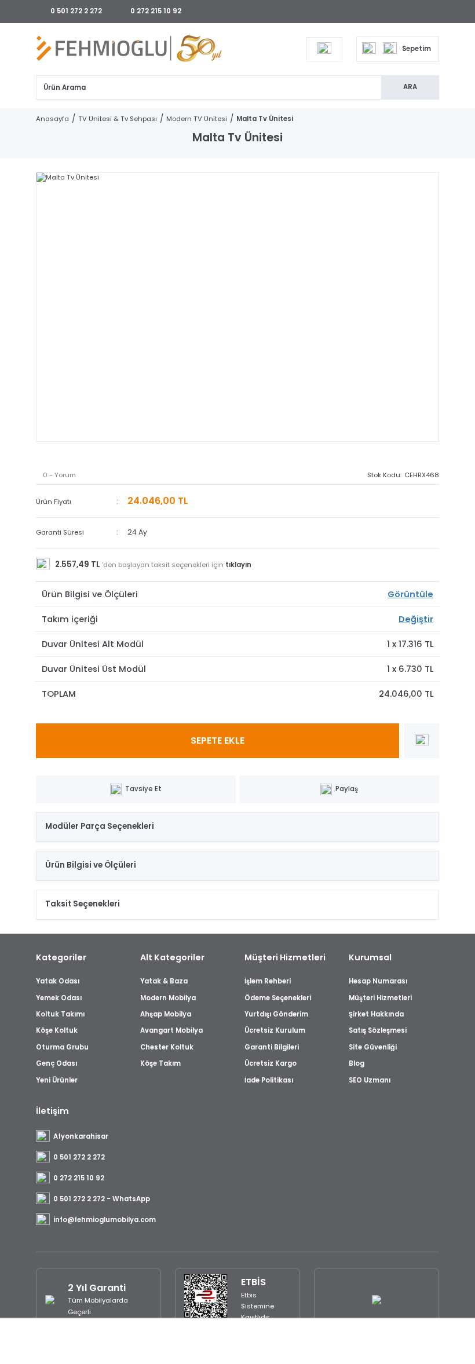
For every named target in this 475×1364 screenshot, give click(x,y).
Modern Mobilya (168, 998)
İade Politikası (268, 1080)
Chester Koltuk (166, 1047)
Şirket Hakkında (376, 1014)
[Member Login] (324, 49)
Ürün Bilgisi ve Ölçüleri (90, 865)
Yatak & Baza (164, 981)
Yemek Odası (59, 998)
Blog (356, 1063)
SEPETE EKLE (217, 740)
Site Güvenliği (373, 1047)
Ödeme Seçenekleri (277, 998)
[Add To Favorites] (421, 740)
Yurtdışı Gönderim (276, 1014)
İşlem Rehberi (267, 981)
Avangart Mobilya (171, 1030)
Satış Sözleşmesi (378, 1030)
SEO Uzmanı (369, 1080)
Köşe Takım (160, 1063)
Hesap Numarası (378, 981)
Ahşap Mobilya (165, 1014)
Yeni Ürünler (57, 1080)
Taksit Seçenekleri (82, 903)
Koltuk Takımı (60, 1014)
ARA (410, 87)
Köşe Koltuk (57, 1030)
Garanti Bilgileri (271, 1047)
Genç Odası (56, 1063)
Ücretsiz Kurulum (274, 1030)
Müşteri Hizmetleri (380, 998)
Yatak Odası (57, 981)
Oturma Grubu (62, 1047)
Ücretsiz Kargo (270, 1063)
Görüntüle (410, 594)
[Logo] (129, 49)
